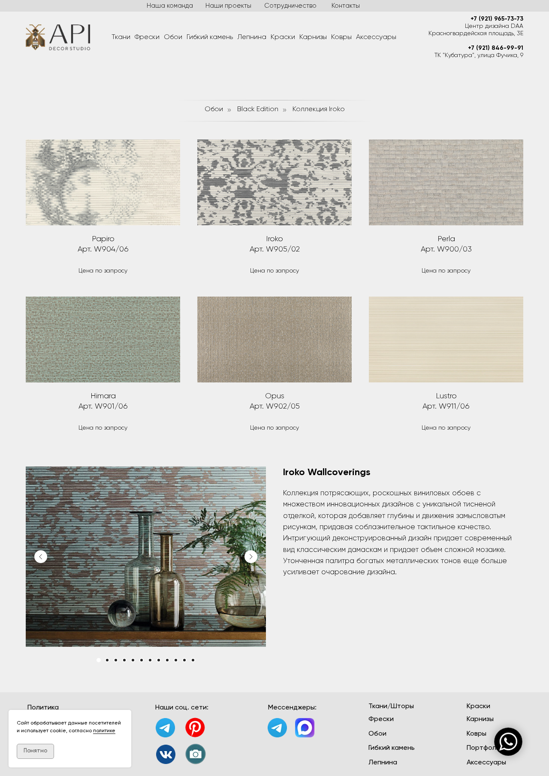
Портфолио (485, 748)
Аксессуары (376, 37)
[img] (165, 754)
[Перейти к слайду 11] (184, 660)
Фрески (147, 37)
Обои (173, 37)
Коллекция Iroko (319, 109)
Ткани (121, 37)
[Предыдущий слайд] (40, 556)
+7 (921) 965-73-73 (497, 19)
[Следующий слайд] (250, 556)
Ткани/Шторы (391, 706)
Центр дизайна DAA (494, 26)
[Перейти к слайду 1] (99, 660)
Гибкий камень (210, 37)
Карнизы (313, 37)
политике (104, 731)
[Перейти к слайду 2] (107, 660)
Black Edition (257, 109)
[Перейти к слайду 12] (193, 660)
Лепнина (251, 37)
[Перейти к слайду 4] (124, 660)
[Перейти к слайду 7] (150, 660)
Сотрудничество (290, 6)
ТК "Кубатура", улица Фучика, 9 (478, 55)
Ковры (341, 37)
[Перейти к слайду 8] (159, 660)
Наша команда (170, 6)
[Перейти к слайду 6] (141, 660)
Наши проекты (228, 6)
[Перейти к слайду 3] (116, 660)
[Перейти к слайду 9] (167, 660)
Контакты (346, 6)
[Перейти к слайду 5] (133, 660)
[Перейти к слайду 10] (176, 660)
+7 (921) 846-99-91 (495, 48)
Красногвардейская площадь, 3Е (475, 33)
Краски (283, 37)
